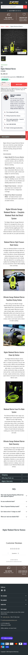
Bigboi (7, 26)
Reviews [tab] (5, 553)
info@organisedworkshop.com (9, 620)
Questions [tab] (14, 553)
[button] (14, 136)
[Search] (25, 7)
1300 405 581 (6, 617)
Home (2, 26)
